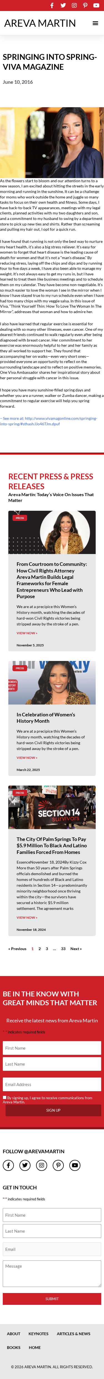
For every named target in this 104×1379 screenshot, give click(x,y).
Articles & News (73, 1333)
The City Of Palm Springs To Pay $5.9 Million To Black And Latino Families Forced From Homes (52, 845)
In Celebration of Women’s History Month (46, 717)
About (13, 1333)
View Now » (27, 633)
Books (14, 1347)
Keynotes (39, 1333)
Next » (76, 948)
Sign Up (53, 1110)
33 (63, 948)
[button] (95, 23)
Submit (52, 1299)
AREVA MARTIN (40, 23)
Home (35, 1347)
